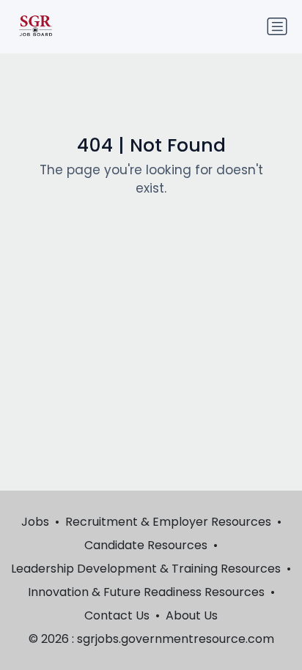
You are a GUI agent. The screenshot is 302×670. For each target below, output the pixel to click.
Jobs (35, 521)
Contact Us (117, 615)
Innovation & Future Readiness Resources (146, 592)
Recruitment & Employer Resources (168, 521)
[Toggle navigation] (277, 26)
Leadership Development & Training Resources (146, 568)
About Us (192, 615)
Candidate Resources (145, 545)
